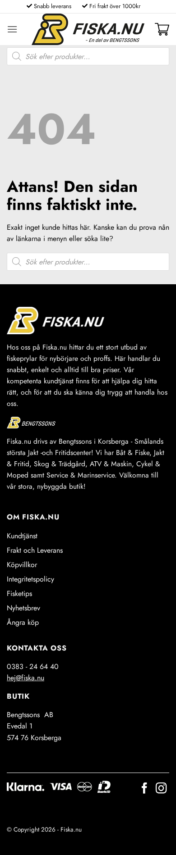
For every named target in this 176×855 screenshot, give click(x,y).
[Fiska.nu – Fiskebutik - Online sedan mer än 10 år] (88, 29)
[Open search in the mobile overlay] (88, 56)
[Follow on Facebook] (144, 789)
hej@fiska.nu (25, 678)
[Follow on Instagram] (161, 789)
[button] (12, 29)
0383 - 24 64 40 (33, 666)
